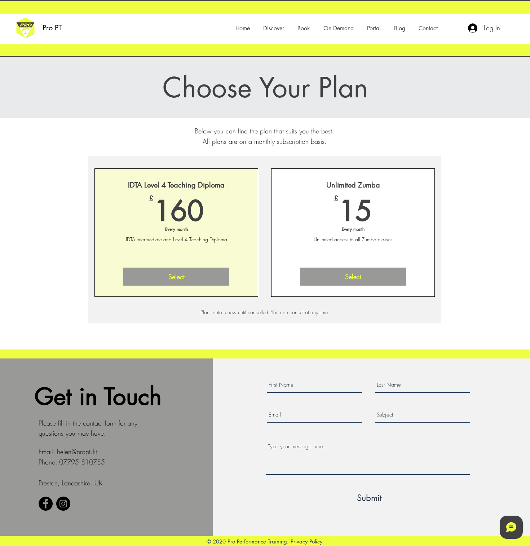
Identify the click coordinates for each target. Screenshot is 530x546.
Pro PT (52, 27)
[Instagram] (63, 504)
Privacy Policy (306, 541)
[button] (273, 28)
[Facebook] (46, 504)
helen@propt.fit (77, 451)
